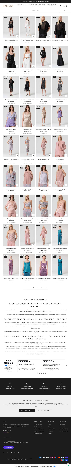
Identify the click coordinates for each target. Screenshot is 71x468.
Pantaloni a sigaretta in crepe (27, 40)
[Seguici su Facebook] (4, 452)
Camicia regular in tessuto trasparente (43, 40)
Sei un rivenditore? (38, 424)
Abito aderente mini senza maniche (60, 129)
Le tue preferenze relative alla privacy (41, 466)
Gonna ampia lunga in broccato (60, 69)
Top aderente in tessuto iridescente (44, 218)
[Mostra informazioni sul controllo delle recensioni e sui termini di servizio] (14, 367)
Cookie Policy (62, 426)
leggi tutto (56, 365)
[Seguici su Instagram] (7, 452)
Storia (49, 424)
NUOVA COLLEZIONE (21, 4)
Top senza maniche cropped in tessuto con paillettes (43, 278)
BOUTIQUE (39, 6)
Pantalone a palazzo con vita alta (27, 248)
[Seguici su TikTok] (15, 452)
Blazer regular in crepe (60, 159)
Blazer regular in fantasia (11, 189)
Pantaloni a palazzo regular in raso (60, 248)
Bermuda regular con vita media (43, 248)
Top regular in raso (11, 218)
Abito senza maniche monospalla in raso (11, 159)
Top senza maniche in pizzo (11, 69)
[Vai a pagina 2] (46, 287)
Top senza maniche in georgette (60, 189)
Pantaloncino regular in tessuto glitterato (11, 40)
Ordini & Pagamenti (38, 426)
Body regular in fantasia (11, 129)
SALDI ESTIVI (31, 4)
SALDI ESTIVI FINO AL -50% (35, 1)
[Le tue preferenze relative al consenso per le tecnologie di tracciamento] (68, 465)
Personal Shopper (51, 429)
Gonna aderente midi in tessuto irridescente (27, 159)
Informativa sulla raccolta (22, 466)
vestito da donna (32, 353)
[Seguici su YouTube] (11, 452)
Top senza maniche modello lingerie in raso (27, 278)
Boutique (50, 426)
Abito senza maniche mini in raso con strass (43, 129)
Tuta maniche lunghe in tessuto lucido (60, 278)
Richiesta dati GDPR (64, 431)
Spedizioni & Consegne (38, 429)
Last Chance (50, 431)
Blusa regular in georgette (27, 189)
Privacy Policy (62, 424)
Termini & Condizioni (64, 429)
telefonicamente (11, 441)
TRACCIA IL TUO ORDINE (44, 410)
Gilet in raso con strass (27, 129)
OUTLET (33, 6)
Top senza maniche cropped (27, 69)
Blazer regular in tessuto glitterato (43, 69)
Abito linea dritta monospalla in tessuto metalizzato (60, 99)
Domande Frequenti (38, 433)
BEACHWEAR (38, 4)
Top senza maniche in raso (43, 189)
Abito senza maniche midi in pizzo (27, 99)
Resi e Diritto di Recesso (39, 431)
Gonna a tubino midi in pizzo (11, 99)
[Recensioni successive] (67, 365)
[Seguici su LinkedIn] (18, 452)
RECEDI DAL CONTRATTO (27, 410)
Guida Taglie (50, 433)
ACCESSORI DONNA (51, 4)
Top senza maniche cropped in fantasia (27, 219)
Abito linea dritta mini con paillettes (43, 99)
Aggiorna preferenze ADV (22, 459)
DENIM (43, 4)
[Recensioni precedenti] (16, 365)
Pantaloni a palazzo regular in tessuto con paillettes (11, 278)
